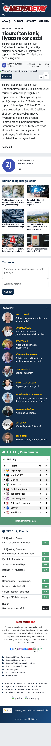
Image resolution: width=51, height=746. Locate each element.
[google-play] (32, 698)
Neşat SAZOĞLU (23, 314)
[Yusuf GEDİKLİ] (7, 371)
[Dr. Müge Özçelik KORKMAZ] (7, 397)
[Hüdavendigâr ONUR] (7, 357)
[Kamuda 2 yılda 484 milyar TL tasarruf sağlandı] (38, 191)
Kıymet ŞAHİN (22, 341)
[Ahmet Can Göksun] (7, 384)
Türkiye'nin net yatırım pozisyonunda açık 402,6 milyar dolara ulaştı (13, 202)
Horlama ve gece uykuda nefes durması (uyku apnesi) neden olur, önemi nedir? (31, 400)
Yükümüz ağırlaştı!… (26, 413)
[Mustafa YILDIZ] (7, 331)
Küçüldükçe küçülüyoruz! (28, 426)
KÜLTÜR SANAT (23, 686)
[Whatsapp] (40, 649)
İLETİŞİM (8, 692)
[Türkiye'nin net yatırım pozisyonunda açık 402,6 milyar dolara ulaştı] (13, 191)
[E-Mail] (20, 169)
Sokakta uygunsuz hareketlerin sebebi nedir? (31, 319)
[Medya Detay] (25, 9)
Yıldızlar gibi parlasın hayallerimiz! (26, 346)
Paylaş (8, 76)
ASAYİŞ (6, 21)
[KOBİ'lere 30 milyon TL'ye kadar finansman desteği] (13, 215)
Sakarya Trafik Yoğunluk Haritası (20, 663)
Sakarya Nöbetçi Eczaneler (18, 657)
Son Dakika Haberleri (15, 672)
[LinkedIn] (25, 649)
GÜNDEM (44, 21)
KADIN (21, 689)
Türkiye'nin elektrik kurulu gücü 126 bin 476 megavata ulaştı (37, 226)
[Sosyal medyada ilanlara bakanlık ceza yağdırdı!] (13, 240)
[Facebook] (10, 649)
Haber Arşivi (11, 675)
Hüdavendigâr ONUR (26, 354)
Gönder (8, 291)
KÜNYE (20, 692)
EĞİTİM (37, 686)
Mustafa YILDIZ (23, 328)
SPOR (19, 683)
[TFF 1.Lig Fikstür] (47, 531)
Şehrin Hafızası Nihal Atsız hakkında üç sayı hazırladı (29, 359)
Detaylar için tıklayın (25, 520)
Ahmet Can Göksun (26, 383)
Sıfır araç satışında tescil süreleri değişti (37, 250)
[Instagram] (20, 649)
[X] (15, 649)
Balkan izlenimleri (24, 372)
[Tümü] (47, 308)
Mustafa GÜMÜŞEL (25, 409)
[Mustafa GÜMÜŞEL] (7, 411)
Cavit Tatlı (21, 436)
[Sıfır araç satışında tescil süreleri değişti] (38, 240)
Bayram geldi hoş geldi (27, 386)
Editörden (21, 423)
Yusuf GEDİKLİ (23, 369)
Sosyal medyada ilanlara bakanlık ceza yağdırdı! (13, 250)
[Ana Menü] (3, 3)
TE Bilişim (32, 719)
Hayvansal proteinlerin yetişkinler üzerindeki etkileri (30, 333)
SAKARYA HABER (36, 692)
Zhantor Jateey (25, 163)
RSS (8, 710)
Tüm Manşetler (12, 669)
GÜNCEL (18, 21)
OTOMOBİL (33, 689)
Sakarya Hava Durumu (16, 660)
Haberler (6, 28)
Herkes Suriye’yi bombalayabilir (31, 439)
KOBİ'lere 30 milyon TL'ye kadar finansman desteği (13, 225)
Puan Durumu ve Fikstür (16, 666)
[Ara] (3, 14)
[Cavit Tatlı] (7, 437)
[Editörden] (7, 424)
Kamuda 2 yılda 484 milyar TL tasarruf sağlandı (35, 202)
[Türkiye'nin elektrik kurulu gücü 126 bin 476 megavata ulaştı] (38, 215)
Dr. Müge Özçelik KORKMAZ (30, 394)
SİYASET (31, 21)
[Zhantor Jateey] (8, 165)
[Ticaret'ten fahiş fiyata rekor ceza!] (25, 71)
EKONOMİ (19, 28)
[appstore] (17, 698)
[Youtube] (30, 649)
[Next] (35, 649)
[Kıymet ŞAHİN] (7, 344)
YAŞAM (7, 686)
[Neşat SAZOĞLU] (7, 317)
